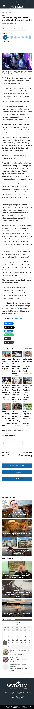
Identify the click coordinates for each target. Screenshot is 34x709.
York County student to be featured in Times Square (17, 515)
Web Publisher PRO (22, 707)
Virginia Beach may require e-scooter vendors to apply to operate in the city (25, 454)
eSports (14, 430)
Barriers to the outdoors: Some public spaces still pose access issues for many (17, 614)
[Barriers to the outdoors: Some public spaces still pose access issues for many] (17, 608)
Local (13, 12)
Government (17, 548)
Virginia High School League (8, 432)
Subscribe (26, 1)
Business (17, 571)
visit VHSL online (17, 318)
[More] (24, 29)
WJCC (18, 432)
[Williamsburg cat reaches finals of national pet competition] (17, 528)
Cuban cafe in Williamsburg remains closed (7, 454)
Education (8, 430)
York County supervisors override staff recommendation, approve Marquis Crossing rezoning (17, 552)
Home (3, 12)
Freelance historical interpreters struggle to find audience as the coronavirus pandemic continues (17, 575)
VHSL (26, 430)
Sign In (18, 1)
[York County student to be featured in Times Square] (17, 509)
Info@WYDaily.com (19, 698)
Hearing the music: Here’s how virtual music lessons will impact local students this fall (17, 594)
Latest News (8, 12)
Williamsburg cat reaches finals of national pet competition (17, 534)
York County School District (8, 435)
